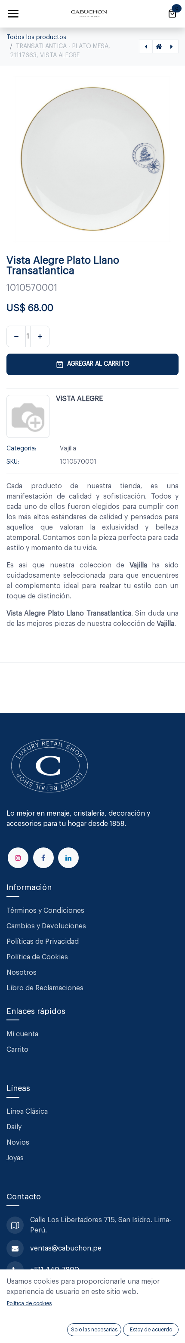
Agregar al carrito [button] (98, 364)
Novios (17, 1142)
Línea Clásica (27, 1111)
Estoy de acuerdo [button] (151, 1329)
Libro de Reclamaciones (44, 988)
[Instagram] (18, 857)
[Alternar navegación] (12, 13)
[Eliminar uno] (16, 336)
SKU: (12, 462)
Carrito (17, 1049)
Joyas (15, 1158)
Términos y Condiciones (46, 910)
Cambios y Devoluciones (46, 926)
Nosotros (21, 972)
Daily (14, 1127)
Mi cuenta (22, 1034)
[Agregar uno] (40, 336)
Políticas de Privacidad (42, 941)
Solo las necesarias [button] (94, 1329)
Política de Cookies (37, 957)
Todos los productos (36, 37)
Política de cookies (29, 1303)
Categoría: (21, 449)
